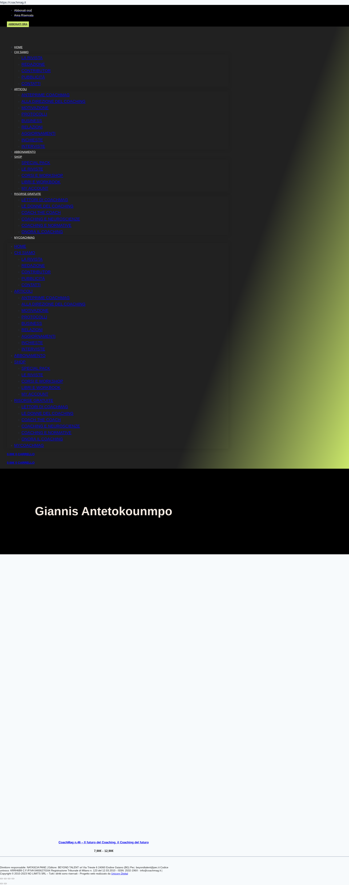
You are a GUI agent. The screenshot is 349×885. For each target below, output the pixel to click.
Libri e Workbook (41, 182)
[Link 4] (31, 39)
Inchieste (32, 140)
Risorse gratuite (27, 193)
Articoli (20, 89)
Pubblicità (33, 77)
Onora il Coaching (42, 231)
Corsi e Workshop (42, 175)
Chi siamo (21, 52)
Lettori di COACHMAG (44, 199)
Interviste (33, 146)
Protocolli (34, 114)
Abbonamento (25, 151)
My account (34, 188)
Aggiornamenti (38, 133)
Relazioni (32, 127)
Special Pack (35, 162)
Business (31, 120)
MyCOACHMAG (24, 237)
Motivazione (35, 107)
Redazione (33, 64)
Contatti (31, 83)
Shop (18, 156)
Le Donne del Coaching (47, 206)
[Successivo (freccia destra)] (5, 883)
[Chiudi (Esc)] (12, 878)
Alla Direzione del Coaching (53, 101)
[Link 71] (103, 834)
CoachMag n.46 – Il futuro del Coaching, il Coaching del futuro (104, 842)
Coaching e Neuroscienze (50, 219)
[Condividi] (9, 878)
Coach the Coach (41, 212)
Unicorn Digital (119, 873)
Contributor (36, 70)
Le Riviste (32, 169)
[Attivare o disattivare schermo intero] (5, 878)
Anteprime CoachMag (45, 95)
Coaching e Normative (46, 225)
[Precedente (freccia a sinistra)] (1, 883)
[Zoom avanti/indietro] (1, 878)
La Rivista (32, 57)
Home (18, 47)
